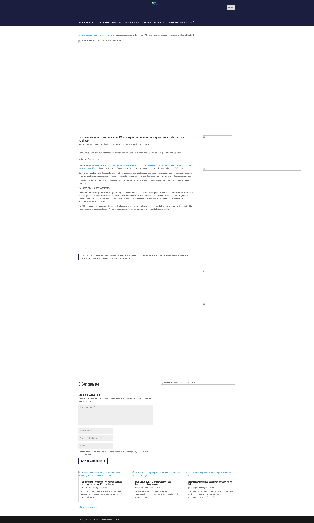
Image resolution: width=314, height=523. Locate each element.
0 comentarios (143, 144)
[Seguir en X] (92, 7)
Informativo (103, 22)
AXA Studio (93, 519)
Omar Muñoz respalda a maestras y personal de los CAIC (210, 483)
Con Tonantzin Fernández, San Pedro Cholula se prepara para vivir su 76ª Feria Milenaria (101, 483)
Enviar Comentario (93, 460)
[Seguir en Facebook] (80, 7)
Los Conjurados (85, 35)
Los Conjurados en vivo (104, 35)
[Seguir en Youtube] (97, 7)
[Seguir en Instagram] (86, 7)
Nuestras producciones (179, 22)
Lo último (117, 22)
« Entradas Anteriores (87, 507)
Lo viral (157, 22)
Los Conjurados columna (138, 22)
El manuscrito (86, 22)
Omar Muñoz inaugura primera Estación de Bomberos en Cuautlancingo (153, 483)
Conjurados (87, 144)
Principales (131, 144)
